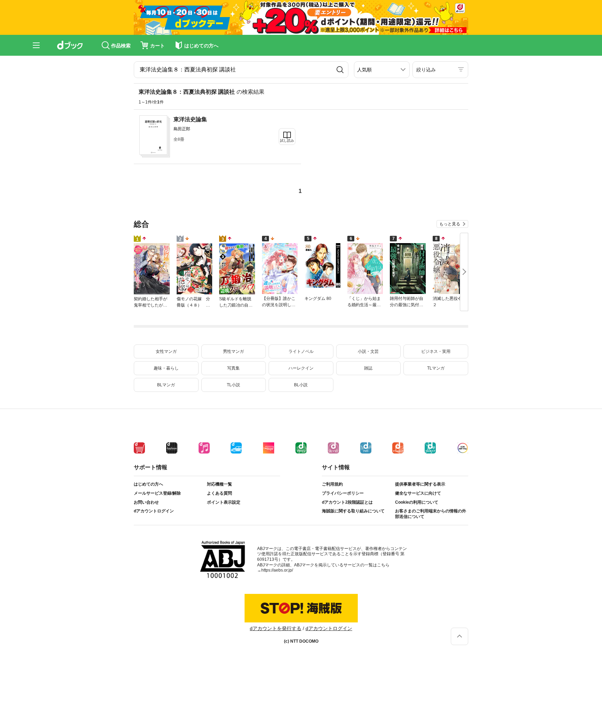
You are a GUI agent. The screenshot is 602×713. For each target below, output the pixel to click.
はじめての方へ (148, 484)
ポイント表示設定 (223, 502)
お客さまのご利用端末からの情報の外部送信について (430, 514)
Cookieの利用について (416, 502)
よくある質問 (219, 493)
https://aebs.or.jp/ (277, 570)
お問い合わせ (146, 502)
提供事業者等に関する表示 (420, 484)
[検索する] (340, 70)
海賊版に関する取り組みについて (353, 511)
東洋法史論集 (190, 119)
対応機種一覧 (219, 484)
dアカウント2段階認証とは (347, 502)
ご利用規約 (332, 484)
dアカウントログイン (154, 511)
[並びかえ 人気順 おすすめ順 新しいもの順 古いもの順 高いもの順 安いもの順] (382, 69)
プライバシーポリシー (343, 493)
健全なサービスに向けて (418, 493)
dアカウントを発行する (275, 628)
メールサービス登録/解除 (157, 493)
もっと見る (449, 224)
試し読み (287, 140)
